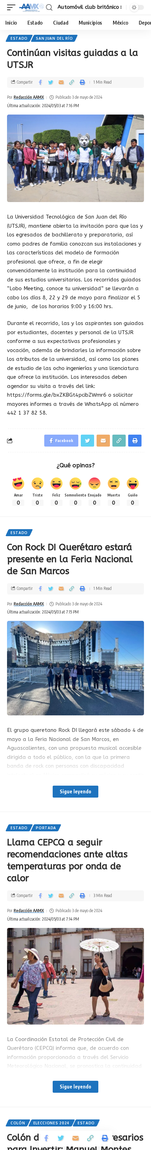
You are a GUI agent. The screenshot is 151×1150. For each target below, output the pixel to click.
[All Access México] (31, 7)
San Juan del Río (54, 38)
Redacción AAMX (29, 97)
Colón (18, 1123)
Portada (46, 828)
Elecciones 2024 (51, 1123)
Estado (19, 38)
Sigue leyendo (75, 791)
